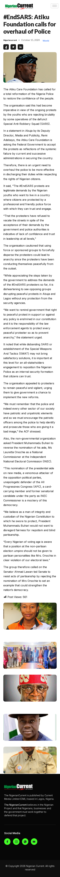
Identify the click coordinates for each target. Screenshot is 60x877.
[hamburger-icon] (54, 5)
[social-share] (6, 47)
